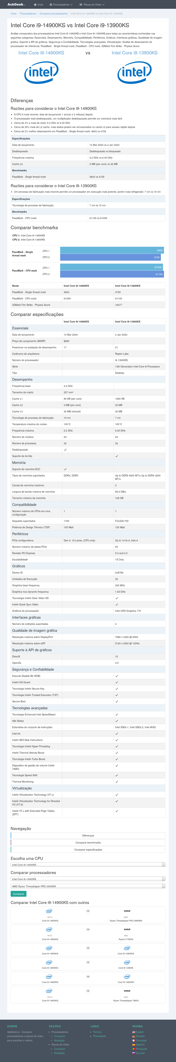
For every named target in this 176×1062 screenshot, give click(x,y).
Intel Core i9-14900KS (41, 52)
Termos (97, 1032)
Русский (140, 1053)
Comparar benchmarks (88, 842)
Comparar (18, 894)
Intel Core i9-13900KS (135, 52)
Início (40, 4)
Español (140, 1044)
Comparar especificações (88, 849)
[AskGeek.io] (16, 4)
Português (141, 1048)
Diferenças (88, 835)
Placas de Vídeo (92, 4)
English (140, 1032)
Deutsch (140, 1036)
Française (141, 1040)
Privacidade (99, 1036)
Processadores (61, 4)
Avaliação (59, 1040)
